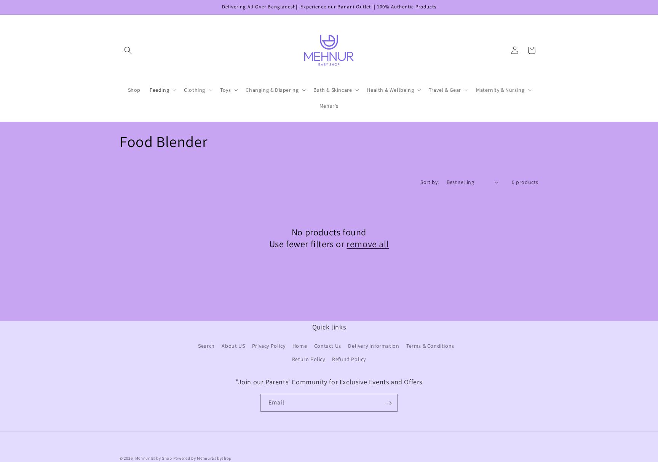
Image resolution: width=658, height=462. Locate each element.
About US (233, 345)
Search (206, 345)
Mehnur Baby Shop (153, 458)
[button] (128, 50)
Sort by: (429, 182)
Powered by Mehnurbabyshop (202, 458)
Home (299, 345)
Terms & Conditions (430, 345)
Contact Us (327, 345)
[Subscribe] (388, 403)
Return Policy (308, 359)
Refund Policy (349, 359)
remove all (368, 244)
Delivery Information (373, 345)
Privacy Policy (268, 345)
